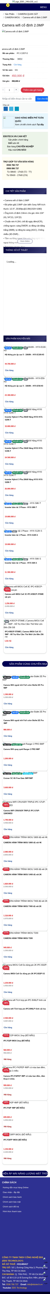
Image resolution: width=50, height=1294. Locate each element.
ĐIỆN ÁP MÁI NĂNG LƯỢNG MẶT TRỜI (25, 1173)
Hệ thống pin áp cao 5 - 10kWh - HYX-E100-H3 (24, 355)
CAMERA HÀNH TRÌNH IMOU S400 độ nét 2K (22, 874)
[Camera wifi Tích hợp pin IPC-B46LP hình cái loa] (25, 1001)
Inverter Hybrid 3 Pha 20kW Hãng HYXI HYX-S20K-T (24, 480)
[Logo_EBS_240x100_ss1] (25, 1)
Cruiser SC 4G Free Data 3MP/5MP (18, 778)
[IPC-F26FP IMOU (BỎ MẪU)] (16, 1134)
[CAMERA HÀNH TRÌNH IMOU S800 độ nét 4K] (25, 837)
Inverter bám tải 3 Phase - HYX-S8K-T (21, 507)
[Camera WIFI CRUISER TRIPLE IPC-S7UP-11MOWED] (25, 803)
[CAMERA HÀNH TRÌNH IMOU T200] (20, 933)
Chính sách (9, 1182)
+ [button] (16, 89)
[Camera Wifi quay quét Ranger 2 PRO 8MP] (23, 744)
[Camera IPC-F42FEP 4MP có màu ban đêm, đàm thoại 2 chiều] (25, 1069)
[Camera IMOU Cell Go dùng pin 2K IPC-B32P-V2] (25, 966)
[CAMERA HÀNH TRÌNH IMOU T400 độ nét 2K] (24, 901)
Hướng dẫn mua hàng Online (15, 1187)
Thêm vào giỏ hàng (32, 90)
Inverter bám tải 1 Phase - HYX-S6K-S (21, 563)
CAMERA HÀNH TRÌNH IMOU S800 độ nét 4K (22, 843)
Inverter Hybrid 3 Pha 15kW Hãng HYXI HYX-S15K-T (24, 449)
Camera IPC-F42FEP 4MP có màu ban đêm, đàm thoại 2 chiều (24, 1077)
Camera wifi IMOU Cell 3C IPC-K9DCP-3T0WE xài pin (24, 595)
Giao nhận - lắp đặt (11, 1192)
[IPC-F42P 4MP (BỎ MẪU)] (15, 1102)
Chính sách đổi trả (11, 1206)
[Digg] (17, 109)
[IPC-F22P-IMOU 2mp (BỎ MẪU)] (18, 1035)
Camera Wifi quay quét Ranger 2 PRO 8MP (21, 749)
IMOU (20, 59)
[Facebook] (6, 109)
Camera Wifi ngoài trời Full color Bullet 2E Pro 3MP (23, 721)
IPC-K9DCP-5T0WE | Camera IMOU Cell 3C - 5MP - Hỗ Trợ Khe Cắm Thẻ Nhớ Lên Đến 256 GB (24, 634)
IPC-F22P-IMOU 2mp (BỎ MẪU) (16, 1041)
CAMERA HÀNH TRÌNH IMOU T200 (18, 938)
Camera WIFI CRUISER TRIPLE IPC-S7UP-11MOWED (21, 812)
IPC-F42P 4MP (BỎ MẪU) (14, 1108)
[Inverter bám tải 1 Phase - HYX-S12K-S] (23, 531)
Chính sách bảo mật (12, 1202)
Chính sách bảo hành (12, 1197)
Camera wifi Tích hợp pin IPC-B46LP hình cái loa (24, 1009)
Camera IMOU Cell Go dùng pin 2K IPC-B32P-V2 (24, 974)
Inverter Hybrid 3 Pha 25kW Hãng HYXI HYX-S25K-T (24, 418)
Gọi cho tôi (42, 99)
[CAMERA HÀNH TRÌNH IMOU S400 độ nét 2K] (25, 869)
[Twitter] (11, 109)
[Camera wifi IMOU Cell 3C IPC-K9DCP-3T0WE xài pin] (25, 588)
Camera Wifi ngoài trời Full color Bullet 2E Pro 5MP (23, 686)
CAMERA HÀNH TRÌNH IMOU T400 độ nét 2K (22, 906)
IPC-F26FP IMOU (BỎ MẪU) (15, 1140)
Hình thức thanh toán (12, 1211)
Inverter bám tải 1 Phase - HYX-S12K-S (21, 535)
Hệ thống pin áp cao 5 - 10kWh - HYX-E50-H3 (24, 386)
